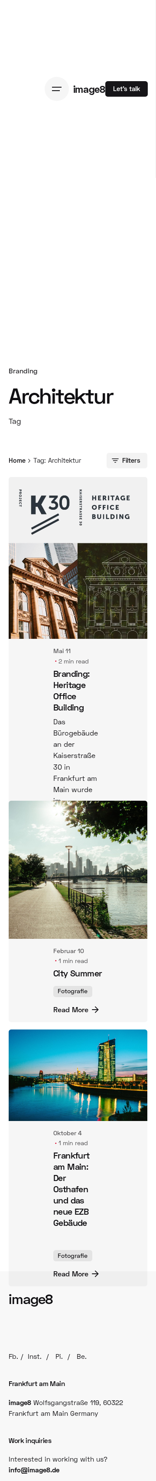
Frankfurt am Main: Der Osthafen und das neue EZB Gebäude (71, 1265)
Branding (23, 371)
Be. (82, 1465)
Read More (70, 837)
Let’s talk (126, 88)
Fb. (13, 1465)
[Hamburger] (59, 89)
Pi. (59, 1465)
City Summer (77, 1039)
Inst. (35, 1465)
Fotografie (73, 1057)
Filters (131, 460)
